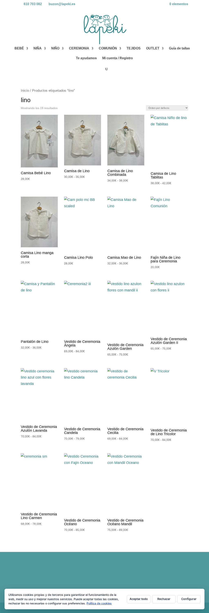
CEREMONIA (79, 48)
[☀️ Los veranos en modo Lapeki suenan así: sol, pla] (168, 574)
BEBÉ (19, 48)
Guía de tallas (179, 48)
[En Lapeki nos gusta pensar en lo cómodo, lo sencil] (83, 574)
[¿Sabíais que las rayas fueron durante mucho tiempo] (41, 574)
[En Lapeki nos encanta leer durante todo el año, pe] (126, 574)
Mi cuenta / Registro (117, 58)
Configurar (189, 599)
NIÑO (55, 48)
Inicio (25, 91)
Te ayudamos (86, 58)
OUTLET (152, 48)
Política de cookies (99, 603)
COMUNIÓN (108, 48)
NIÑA (37, 48)
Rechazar (163, 599)
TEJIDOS (134, 48)
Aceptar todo (139, 599)
